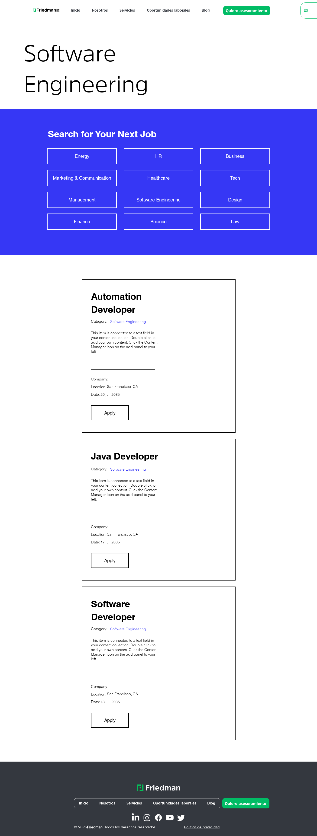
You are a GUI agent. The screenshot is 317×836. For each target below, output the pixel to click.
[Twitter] (181, 817)
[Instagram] (147, 817)
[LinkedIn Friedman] (135, 817)
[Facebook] (158, 817)
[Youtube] (169, 817)
